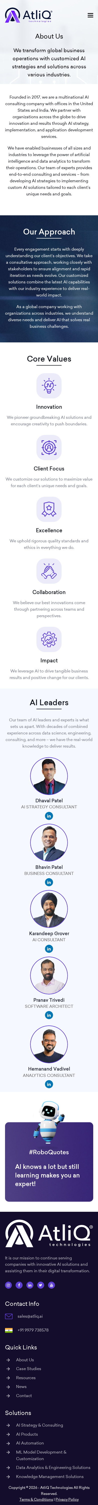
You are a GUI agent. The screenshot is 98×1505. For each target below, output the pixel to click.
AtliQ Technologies (56, 1487)
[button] (90, 15)
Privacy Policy (67, 1499)
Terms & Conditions (36, 1499)
